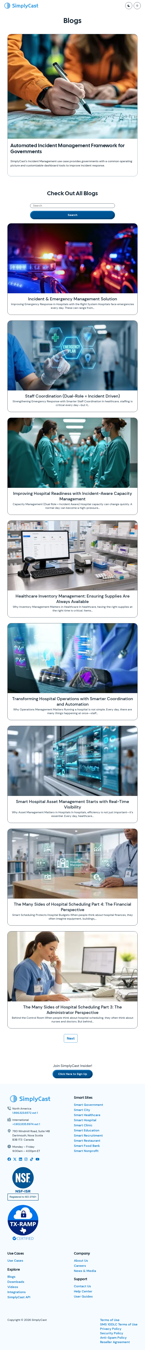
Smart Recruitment (88, 1135)
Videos (12, 1287)
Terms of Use (110, 1320)
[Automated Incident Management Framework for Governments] (72, 86)
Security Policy (111, 1333)
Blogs (11, 1277)
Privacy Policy (110, 1329)
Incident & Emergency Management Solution (72, 299)
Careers (80, 1266)
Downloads (15, 1282)
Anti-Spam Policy (113, 1338)
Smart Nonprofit (86, 1151)
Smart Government (88, 1105)
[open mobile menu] (137, 5)
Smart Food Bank (87, 1146)
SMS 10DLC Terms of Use (119, 1324)
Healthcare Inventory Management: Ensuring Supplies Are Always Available (73, 598)
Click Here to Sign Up (72, 1074)
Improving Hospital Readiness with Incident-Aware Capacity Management (72, 496)
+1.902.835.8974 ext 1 (26, 1124)
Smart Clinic (83, 1125)
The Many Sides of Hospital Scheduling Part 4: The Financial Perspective (72, 906)
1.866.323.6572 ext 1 (25, 1113)
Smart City (82, 1110)
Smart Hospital (85, 1120)
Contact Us (82, 1286)
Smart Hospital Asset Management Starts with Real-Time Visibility (72, 804)
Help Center (83, 1291)
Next (71, 1038)
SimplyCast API (18, 1297)
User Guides (83, 1296)
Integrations (16, 1292)
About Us (81, 1260)
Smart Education (86, 1130)
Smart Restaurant (87, 1141)
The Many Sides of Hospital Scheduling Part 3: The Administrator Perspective (72, 1009)
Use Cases (15, 1260)
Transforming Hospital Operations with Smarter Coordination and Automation (72, 701)
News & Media (85, 1271)
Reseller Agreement (115, 1342)
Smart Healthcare (87, 1115)
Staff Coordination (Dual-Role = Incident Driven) (72, 396)
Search (72, 215)
